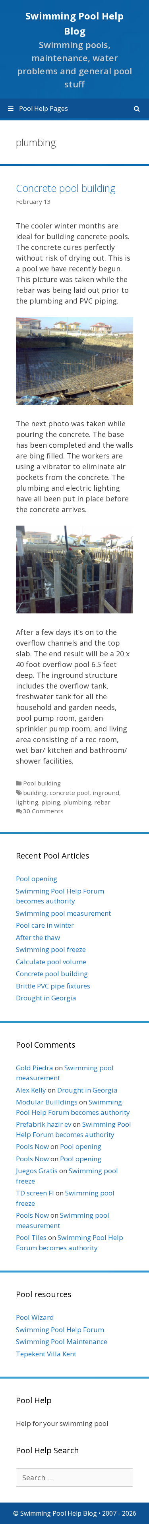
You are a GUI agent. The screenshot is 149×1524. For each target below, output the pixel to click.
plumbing (77, 802)
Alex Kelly (31, 1090)
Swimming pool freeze (51, 949)
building (34, 793)
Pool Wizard (35, 1317)
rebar (102, 802)
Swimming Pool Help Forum (60, 1329)
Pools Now (32, 1146)
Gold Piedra (34, 1067)
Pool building (42, 783)
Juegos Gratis (37, 1170)
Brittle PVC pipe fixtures (53, 985)
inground (106, 793)
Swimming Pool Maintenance (61, 1341)
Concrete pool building (66, 188)
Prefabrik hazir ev (43, 1124)
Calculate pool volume (51, 961)
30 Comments (43, 811)
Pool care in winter (45, 925)
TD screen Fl (35, 1192)
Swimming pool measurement (63, 913)
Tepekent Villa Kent (46, 1353)
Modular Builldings (46, 1101)
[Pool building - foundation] (74, 402)
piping (50, 802)
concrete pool (69, 793)
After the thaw (38, 937)
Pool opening (36, 878)
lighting (27, 802)
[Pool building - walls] (74, 610)
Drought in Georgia (46, 997)
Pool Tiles (31, 1237)
